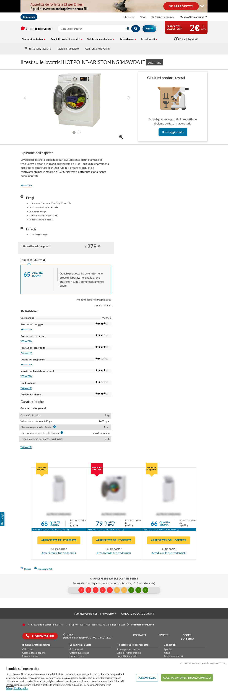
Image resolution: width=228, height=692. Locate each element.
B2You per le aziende (162, 16)
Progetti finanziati (127, 656)
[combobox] (99, 28)
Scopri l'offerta (187, 637)
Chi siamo (128, 16)
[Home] (23, 624)
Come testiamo (103, 304)
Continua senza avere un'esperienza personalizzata (202, 663)
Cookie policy (21, 688)
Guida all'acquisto (68, 48)
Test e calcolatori (173, 656)
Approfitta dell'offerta (59, 540)
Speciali (168, 649)
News (143, 16)
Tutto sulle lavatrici (40, 48)
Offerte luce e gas (79, 652)
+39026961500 (42, 636)
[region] (114, 675)
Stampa (27, 569)
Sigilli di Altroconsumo (129, 652)
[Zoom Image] (121, 137)
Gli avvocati (76, 649)
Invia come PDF (45, 569)
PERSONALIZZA (147, 677)
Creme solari (76, 656)
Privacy (10, 688)
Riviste (164, 635)
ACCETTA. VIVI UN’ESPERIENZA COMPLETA (187, 677)
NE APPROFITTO (181, 6)
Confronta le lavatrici (97, 48)
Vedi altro (26, 185)
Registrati (193, 39)
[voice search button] (127, 28)
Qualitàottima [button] (110, 523)
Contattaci (29, 16)
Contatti (139, 635)
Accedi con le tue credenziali (59, 552)
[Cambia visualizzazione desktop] (202, 6)
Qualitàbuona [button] (55, 523)
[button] (68, 530)
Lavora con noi (30, 656)
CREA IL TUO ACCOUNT (137, 613)
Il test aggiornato (172, 132)
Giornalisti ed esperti (33, 652)
